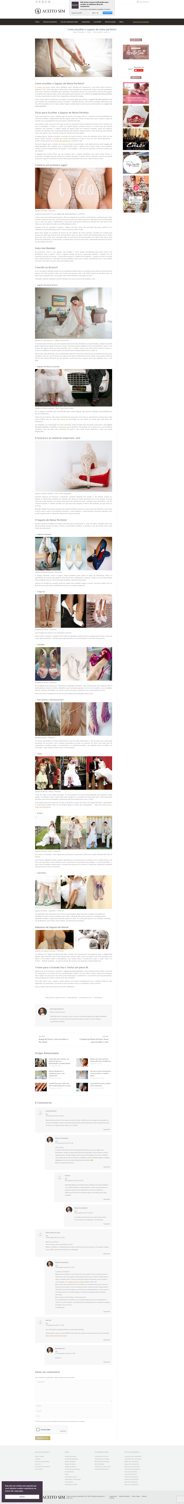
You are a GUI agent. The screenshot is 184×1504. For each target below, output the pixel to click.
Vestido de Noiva (70, 1456)
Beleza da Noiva (70, 1461)
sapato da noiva (43, 87)
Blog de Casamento (61, 1138)
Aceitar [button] (22, 1497)
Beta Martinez (60, 1348)
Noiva (53, 997)
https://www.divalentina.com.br (56, 1336)
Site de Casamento (130, 1472)
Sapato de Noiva (60, 997)
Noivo (67, 1474)
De (72, 997)
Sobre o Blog (39, 1456)
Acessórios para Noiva (72, 1469)
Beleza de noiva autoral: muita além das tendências (100, 1060)
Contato (37, 1459)
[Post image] (41, 1062)
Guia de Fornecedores (141, 22)
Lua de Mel (38, 1469)
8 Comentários (98, 997)
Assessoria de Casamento (133, 1456)
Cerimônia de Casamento (133, 1459)
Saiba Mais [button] (18, 1491)
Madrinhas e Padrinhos (73, 1479)
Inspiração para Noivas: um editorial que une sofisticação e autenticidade (59, 1061)
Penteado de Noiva (71, 1459)
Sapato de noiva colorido (76, 1282)
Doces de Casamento (131, 1484)
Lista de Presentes (130, 1474)
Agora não (95, 13)
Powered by (75, 13)
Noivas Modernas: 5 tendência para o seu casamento (57, 1073)
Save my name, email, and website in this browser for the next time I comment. (61, 1421)
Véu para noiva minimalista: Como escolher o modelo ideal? (100, 1073)
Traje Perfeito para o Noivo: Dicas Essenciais (100, 1084)
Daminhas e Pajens (71, 1484)
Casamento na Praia (101, 1456)
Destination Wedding (102, 1461)
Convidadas (69, 1482)
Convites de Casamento (132, 1469)
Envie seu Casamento (42, 1461)
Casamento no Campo (102, 1459)
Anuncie (38, 1464)
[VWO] (80, 13)
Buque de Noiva (70, 1464)
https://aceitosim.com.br (57, 1012)
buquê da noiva (65, 427)
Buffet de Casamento (131, 1461)
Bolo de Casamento (130, 1482)
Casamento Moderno (102, 1469)
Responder (107, 1129)
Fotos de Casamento (131, 1477)
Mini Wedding (99, 1464)
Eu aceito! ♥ (108, 13)
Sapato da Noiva (70, 1467)
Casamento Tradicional (103, 1467)
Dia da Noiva (69, 1472)
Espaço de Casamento (131, 1464)
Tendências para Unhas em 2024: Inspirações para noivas (60, 1084)
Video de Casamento (131, 1479)
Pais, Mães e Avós (71, 1477)
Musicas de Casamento (132, 1467)
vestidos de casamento (61, 141)
